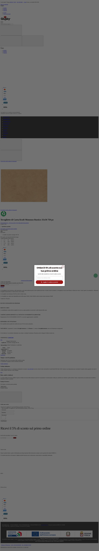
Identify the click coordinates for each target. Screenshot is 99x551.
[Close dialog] (63, 267)
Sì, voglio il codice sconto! (49, 282)
